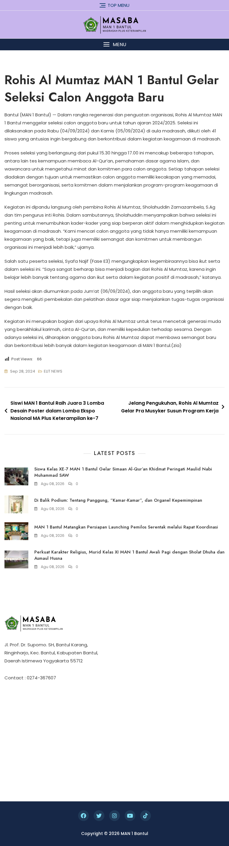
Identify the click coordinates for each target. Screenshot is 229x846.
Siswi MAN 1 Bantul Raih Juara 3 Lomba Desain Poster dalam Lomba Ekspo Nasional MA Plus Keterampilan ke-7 (57, 411)
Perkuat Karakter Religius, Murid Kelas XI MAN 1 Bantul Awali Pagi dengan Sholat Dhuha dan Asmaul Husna (129, 555)
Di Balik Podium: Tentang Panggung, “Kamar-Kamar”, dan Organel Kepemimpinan (118, 500)
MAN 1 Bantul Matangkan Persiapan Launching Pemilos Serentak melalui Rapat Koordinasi (126, 527)
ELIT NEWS (53, 371)
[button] (114, 44)
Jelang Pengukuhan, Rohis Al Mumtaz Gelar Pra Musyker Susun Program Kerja (170, 407)
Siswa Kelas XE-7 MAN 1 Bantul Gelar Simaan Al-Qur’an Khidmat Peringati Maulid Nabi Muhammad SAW (123, 472)
